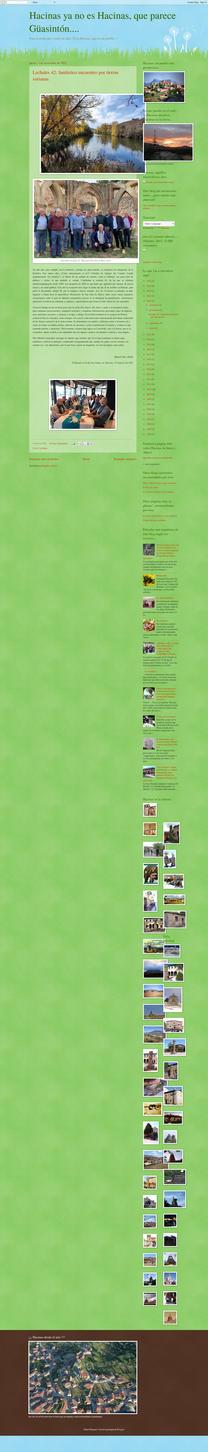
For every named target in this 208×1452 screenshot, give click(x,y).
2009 (149, 394)
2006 (149, 409)
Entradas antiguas (125, 459)
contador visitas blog (152, 262)
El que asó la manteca (166, 716)
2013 (149, 374)
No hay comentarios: (59, 443)
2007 (149, 404)
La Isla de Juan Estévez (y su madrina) (160, 515)
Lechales (43, 448)
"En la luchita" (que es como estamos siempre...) (159, 207)
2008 (149, 399)
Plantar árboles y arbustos (154, 520)
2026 (149, 280)
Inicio (86, 459)
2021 (149, 334)
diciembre (154, 304)
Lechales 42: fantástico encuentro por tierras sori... (163, 316)
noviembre (154, 310)
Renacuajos (161, 575)
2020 (149, 339)
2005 (149, 414)
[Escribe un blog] (82, 443)
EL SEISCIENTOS (165, 598)
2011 (149, 384)
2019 (149, 344)
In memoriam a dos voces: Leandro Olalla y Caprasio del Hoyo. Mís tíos (167, 743)
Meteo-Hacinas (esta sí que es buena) (159, 482)
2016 (149, 359)
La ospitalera (150, 671)
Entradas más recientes (44, 459)
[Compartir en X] (85, 443)
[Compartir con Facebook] (88, 443)
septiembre (154, 323)
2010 (149, 389)
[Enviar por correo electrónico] (79, 443)
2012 (149, 379)
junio (152, 328)
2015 (149, 364)
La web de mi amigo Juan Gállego (158, 491)
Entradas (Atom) (49, 465)
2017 (149, 354)
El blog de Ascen (150, 487)
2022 (149, 300)
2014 (149, 369)
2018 (149, 349)
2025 (149, 285)
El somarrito (162, 620)
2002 (149, 419)
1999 (149, 429)
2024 (149, 290)
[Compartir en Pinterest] (91, 443)
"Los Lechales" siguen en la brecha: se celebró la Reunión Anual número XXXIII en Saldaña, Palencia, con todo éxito (160, 774)
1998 (149, 434)
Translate (165, 227)
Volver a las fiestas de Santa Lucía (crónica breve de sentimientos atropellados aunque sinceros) (166, 694)
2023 (149, 295)
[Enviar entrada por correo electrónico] (73, 443)
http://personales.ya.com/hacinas (157, 457)
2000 (149, 424)
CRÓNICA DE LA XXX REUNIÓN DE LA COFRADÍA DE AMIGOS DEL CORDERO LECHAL (167, 649)
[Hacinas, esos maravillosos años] (158, 182)
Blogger (120, 1429)
